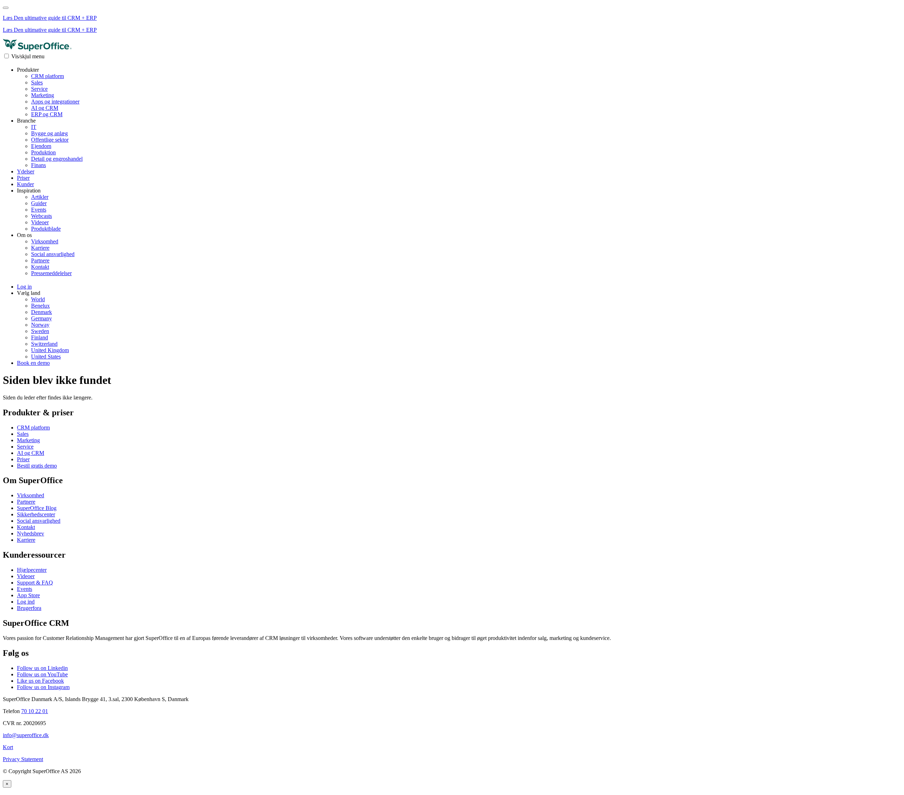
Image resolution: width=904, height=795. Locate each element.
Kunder (25, 184)
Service (39, 89)
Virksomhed (44, 241)
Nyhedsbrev (30, 533)
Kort (8, 747)
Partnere (40, 260)
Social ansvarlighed (53, 254)
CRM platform (47, 76)
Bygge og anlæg (49, 133)
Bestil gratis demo (37, 466)
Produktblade (46, 229)
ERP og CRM (47, 114)
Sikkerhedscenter (36, 514)
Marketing (42, 95)
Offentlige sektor (50, 140)
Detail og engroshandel (57, 159)
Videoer (40, 222)
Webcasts (41, 216)
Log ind (26, 602)
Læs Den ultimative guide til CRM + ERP (50, 18)
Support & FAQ (35, 583)
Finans (38, 165)
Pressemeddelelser (51, 273)
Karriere (40, 248)
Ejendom (41, 146)
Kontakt (40, 267)
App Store (28, 595)
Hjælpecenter (32, 570)
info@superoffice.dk (26, 735)
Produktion (43, 152)
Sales (37, 82)
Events (38, 210)
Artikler (39, 197)
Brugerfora (29, 608)
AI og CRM (44, 108)
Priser (23, 178)
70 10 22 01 (34, 711)
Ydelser (25, 171)
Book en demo (33, 363)
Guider (39, 203)
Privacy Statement (23, 759)
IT (33, 127)
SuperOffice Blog (36, 508)
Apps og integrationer (55, 102)
